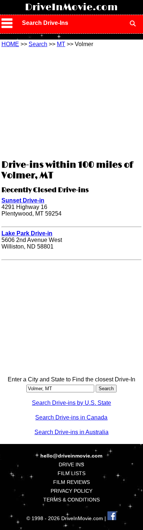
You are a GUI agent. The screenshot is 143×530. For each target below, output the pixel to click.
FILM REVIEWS (71, 482)
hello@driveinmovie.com (71, 456)
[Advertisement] (71, 102)
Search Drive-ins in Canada (71, 417)
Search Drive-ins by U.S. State (71, 403)
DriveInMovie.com (71, 7)
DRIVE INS (71, 464)
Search (38, 44)
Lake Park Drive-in (26, 233)
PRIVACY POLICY (71, 491)
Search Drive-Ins (45, 23)
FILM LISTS (71, 473)
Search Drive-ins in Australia (71, 432)
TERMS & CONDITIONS (71, 500)
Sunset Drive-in (22, 200)
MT (61, 44)
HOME (10, 44)
